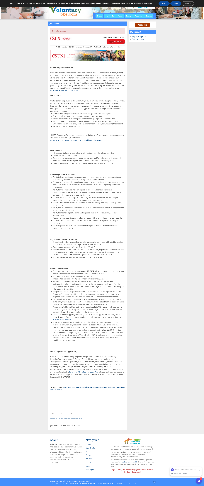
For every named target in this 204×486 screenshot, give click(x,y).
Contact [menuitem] (89, 462)
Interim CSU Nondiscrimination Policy (84, 372)
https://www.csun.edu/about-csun (64, 90)
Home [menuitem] (88, 444)
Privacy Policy (121, 483)
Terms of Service (134, 483)
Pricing (128, 16)
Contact (149, 16)
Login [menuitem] (88, 466)
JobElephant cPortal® (129, 462)
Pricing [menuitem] (88, 455)
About (120, 16)
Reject (176, 3)
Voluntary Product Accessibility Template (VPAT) (97, 483)
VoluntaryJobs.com (69, 481)
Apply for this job (116, 41)
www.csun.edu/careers (62, 320)
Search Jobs (110, 16)
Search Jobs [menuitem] (90, 448)
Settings (188, 3)
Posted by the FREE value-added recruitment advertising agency (66, 418)
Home (99, 16)
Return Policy (64, 483)
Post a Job (142, 25)
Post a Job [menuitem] (90, 469)
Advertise (138, 16)
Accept (164, 3)
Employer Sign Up (139, 36)
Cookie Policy (120, 4)
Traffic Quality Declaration (142, 4)
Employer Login (138, 39)
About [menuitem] (88, 451)
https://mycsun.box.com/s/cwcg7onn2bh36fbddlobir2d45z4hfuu (76, 140)
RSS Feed (55, 483)
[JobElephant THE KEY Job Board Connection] (132, 439)
